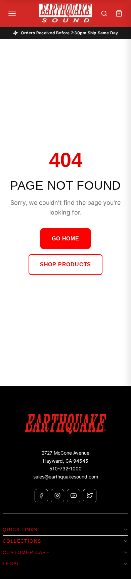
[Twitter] (89, 495)
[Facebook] (41, 495)
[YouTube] (73, 495)
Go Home (65, 238)
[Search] (104, 13)
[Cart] (119, 13)
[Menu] (12, 13)
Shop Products (65, 264)
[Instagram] (57, 495)
